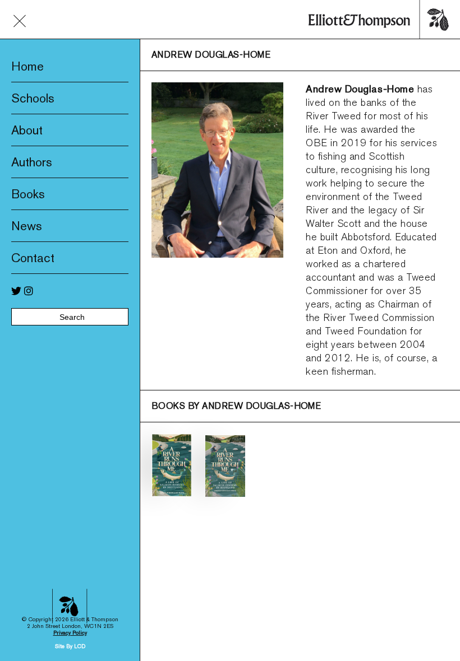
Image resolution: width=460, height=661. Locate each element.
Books (28, 194)
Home (27, 66)
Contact (32, 257)
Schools (32, 98)
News (26, 225)
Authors (31, 162)
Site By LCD (70, 646)
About (27, 130)
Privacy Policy (70, 633)
